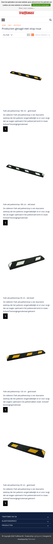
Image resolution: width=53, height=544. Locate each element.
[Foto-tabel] (28, 35)
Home (4, 25)
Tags (9, 25)
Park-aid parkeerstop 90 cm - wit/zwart (18, 298)
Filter (6, 35)
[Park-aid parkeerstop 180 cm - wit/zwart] (26, 168)
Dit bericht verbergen (41, 5)
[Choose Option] (5, 129)
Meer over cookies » (27, 8)
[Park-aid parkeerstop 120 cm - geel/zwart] (26, 355)
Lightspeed (37, 536)
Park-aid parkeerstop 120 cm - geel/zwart (19, 391)
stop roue (17, 25)
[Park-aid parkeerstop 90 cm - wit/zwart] (26, 262)
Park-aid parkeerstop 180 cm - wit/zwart (19, 204)
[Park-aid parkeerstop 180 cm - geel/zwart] (26, 75)
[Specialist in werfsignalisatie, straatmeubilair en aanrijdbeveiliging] (26, 13)
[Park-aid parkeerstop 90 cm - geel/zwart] (26, 449)
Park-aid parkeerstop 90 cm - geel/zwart (19, 485)
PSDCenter (31, 539)
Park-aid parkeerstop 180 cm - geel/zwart (19, 111)
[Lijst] (32, 35)
